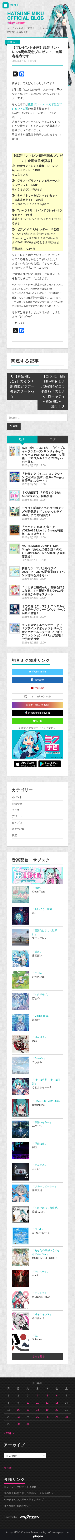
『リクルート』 (41, 1271)
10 (28, 1402)
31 (28, 1424)
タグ (52, 439)
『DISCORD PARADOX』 (46, 1101)
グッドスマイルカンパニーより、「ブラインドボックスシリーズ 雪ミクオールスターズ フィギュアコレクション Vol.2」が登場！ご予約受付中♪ (43, 632)
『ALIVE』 (38, 1229)
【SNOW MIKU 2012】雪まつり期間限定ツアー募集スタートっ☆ (22, 386)
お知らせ (12, 42)
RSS (9, 1467)
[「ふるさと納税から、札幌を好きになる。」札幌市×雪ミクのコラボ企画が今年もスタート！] (14, 590)
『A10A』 (37, 973)
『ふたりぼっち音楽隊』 (46, 1207)
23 (18, 1417)
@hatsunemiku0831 (38, 712)
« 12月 (7, 1433)
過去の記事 (18, 829)
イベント (17, 797)
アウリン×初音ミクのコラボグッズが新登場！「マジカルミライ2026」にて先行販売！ (43, 511)
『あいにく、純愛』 (43, 909)
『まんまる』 (39, 1165)
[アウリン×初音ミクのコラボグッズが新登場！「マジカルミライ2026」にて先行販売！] (14, 511)
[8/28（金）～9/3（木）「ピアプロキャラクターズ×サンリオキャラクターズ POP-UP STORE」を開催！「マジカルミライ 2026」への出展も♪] (14, 451)
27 (56, 1417)
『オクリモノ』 (41, 994)
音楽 (14, 835)
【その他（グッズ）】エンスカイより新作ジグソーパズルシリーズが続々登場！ (43, 609)
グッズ (15, 810)
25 (37, 1417)
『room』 (37, 888)
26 (47, 1417)
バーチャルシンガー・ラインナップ (24, 1499)
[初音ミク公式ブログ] (25, 18)
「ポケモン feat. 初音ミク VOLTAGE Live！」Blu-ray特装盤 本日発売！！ (42, 530)
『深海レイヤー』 (42, 1122)
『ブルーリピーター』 (44, 1186)
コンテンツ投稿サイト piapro (20, 1487)
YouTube (38, 688)
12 (47, 1402)
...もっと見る (37, 1356)
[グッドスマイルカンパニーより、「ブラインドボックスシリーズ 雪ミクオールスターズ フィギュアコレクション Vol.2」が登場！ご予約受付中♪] (14, 628)
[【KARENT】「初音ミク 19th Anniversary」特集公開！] (14, 496)
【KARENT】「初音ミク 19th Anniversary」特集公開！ (41, 494)
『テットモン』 (41, 1293)
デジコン (17, 816)
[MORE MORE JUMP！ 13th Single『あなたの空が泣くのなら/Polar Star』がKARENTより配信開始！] (14, 549)
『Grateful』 (39, 1058)
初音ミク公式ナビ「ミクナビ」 (38, 728)
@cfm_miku (39, 671)
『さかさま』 (39, 1037)
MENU (13, 5)
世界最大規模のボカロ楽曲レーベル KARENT (29, 1493)
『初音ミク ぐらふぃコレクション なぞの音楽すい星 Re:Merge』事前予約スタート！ (43, 477)
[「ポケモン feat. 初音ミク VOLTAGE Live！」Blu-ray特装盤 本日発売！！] (14, 530)
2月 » (11, 1433)
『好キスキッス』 (42, 1314)
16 (18, 1410)
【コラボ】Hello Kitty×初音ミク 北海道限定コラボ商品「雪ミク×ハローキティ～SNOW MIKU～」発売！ (53, 391)
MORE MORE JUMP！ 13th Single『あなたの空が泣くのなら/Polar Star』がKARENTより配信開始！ (43, 551)
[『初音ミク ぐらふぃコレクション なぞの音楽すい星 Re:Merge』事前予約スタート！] (14, 477)
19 (47, 1410)
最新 (22, 439)
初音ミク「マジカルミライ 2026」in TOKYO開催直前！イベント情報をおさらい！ (43, 572)
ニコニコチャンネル (39, 696)
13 (56, 1402)
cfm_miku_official (38, 704)
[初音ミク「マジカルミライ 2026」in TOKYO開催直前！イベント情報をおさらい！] (14, 571)
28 (66, 1417)
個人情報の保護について (17, 1506)
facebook (38, 679)
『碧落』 (37, 952)
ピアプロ (17, 822)
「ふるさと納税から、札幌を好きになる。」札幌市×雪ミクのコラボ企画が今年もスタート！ (43, 590)
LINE (39, 721)
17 (28, 1410)
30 (18, 1424)
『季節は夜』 (39, 1143)
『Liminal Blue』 (41, 1015)
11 (37, 1402)
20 (56, 1410)
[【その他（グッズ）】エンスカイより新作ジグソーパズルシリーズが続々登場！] (14, 609)
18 (37, 1410)
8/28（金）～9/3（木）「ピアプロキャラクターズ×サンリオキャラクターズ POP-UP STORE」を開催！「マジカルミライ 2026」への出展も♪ (44, 454)
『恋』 (36, 1335)
